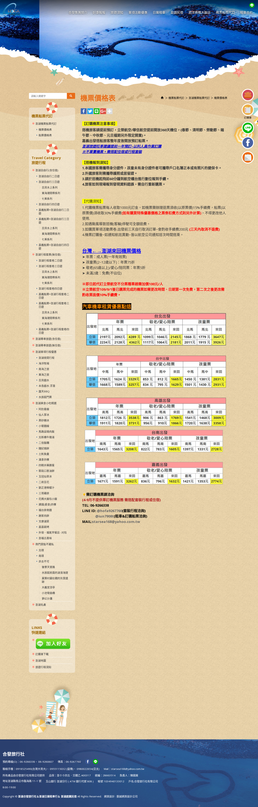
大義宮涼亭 (48, 587)
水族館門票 (45, 397)
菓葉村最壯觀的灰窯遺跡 (55, 579)
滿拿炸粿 (44, 459)
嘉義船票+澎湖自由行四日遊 (54, 246)
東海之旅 (44, 374)
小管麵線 (44, 426)
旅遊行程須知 (43, 667)
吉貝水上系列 (50, 187)
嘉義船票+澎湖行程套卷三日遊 (54, 304)
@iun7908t (104, 516)
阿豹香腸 (44, 409)
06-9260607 (46, 761)
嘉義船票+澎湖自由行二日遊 (54, 211)
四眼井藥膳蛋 (46, 465)
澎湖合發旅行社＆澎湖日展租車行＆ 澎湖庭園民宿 (11, 9)
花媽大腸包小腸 (48, 498)
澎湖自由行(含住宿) (46, 170)
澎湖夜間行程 (46, 357)
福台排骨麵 (45, 510)
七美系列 (47, 198)
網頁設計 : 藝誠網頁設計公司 (121, 796)
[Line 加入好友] (52, 644)
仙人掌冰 (44, 414)
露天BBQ (44, 391)
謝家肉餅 (44, 515)
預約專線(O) (10, 761)
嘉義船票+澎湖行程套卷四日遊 (54, 330)
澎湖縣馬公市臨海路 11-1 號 (24, 781)
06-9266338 (27, 761)
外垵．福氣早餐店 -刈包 (53, 532)
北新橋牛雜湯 (46, 437)
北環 (41, 550)
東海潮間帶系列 (51, 193)
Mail (106, 769)
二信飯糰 (44, 442)
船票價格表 (45, 135)
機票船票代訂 (176, 98)
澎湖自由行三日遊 (49, 181)
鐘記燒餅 (44, 448)
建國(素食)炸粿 (47, 504)
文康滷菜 (44, 521)
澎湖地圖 (40, 660)
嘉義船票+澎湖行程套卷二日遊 (54, 295)
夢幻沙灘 (47, 598)
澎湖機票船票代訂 (46, 123)
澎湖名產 (40, 604)
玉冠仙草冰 (45, 476)
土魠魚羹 (44, 454)
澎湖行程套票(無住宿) (48, 254)
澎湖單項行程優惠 (46, 351)
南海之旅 (44, 369)
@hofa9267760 (109, 510)
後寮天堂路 (48, 567)
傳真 (60, 761)
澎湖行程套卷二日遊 (50, 260)
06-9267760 (73, 761)
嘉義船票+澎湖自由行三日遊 (54, 220)
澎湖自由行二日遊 (49, 176)
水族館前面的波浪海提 (55, 572)
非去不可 (44, 561)
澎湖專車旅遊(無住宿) (48, 345)
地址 (5, 781)
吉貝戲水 (44, 380)
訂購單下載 (42, 654)
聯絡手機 (8, 769)
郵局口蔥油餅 (46, 470)
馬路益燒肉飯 (46, 431)
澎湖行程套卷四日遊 (50, 288)
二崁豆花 (44, 482)
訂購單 (248, 117)
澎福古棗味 (45, 538)
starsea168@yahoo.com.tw (116, 521)
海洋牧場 (44, 363)
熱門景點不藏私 (44, 544)
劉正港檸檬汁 (46, 487)
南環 (41, 555)
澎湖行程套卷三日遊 (50, 266)
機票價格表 (45, 129)
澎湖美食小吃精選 (46, 403)
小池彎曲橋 (48, 593)
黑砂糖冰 (44, 420)
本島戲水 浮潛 (47, 385)
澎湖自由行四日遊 (49, 204)
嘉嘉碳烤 (44, 527)
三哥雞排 (44, 493)
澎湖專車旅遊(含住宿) (48, 338)
